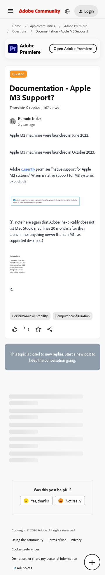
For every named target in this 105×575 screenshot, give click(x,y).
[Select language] (67, 11)
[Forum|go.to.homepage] (39, 11)
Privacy (76, 540)
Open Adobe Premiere (73, 48)
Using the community (27, 540)
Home (16, 26)
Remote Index (29, 118)
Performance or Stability (30, 316)
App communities (42, 26)
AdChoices (24, 568)
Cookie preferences (25, 549)
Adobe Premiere (75, 26)
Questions (19, 31)
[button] (10, 12)
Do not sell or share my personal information (44, 558)
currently (28, 169)
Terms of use (57, 540)
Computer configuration (72, 316)
